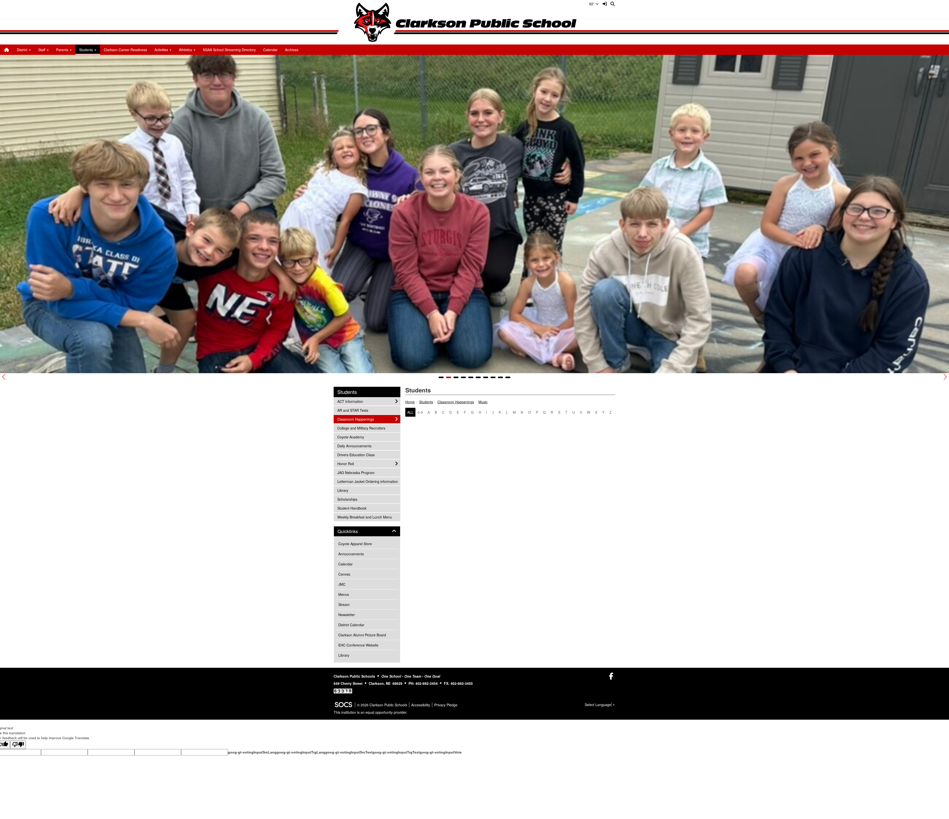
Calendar (270, 49)
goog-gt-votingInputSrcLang (252, 752)
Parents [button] (62, 49)
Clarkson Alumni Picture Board (362, 634)
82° (592, 3)
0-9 (420, 412)
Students (426, 401)
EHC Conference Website (358, 645)
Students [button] (86, 49)
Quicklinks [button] (353, 531)
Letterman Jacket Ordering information (367, 481)
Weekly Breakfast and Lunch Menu (364, 516)
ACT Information (350, 401)
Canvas (344, 574)
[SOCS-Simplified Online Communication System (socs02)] (343, 704)
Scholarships (347, 499)
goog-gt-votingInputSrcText (348, 752)
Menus (343, 594)
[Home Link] (6, 50)
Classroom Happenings (455, 401)
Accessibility (420, 704)
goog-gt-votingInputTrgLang (301, 752)
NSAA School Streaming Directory (229, 49)
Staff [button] (42, 49)
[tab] (367, 531)
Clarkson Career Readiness (125, 49)
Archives (291, 49)
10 (507, 377)
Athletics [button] (186, 49)
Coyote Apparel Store (355, 543)
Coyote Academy (350, 436)
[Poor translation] (18, 744)
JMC (341, 584)
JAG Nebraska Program (356, 472)
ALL (410, 412)
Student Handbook (352, 508)
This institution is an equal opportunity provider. (370, 712)
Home (410, 401)
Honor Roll (345, 463)
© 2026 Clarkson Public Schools (382, 704)
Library (344, 490)
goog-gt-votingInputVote (441, 752)
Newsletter (346, 614)
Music (483, 401)
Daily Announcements (354, 445)
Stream (344, 604)
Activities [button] (161, 49)
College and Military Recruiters (361, 428)
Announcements (351, 553)
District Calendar (351, 624)
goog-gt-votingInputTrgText (396, 752)
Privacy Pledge (445, 704)
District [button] (22, 49)
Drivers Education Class (356, 454)
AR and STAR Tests (352, 410)
